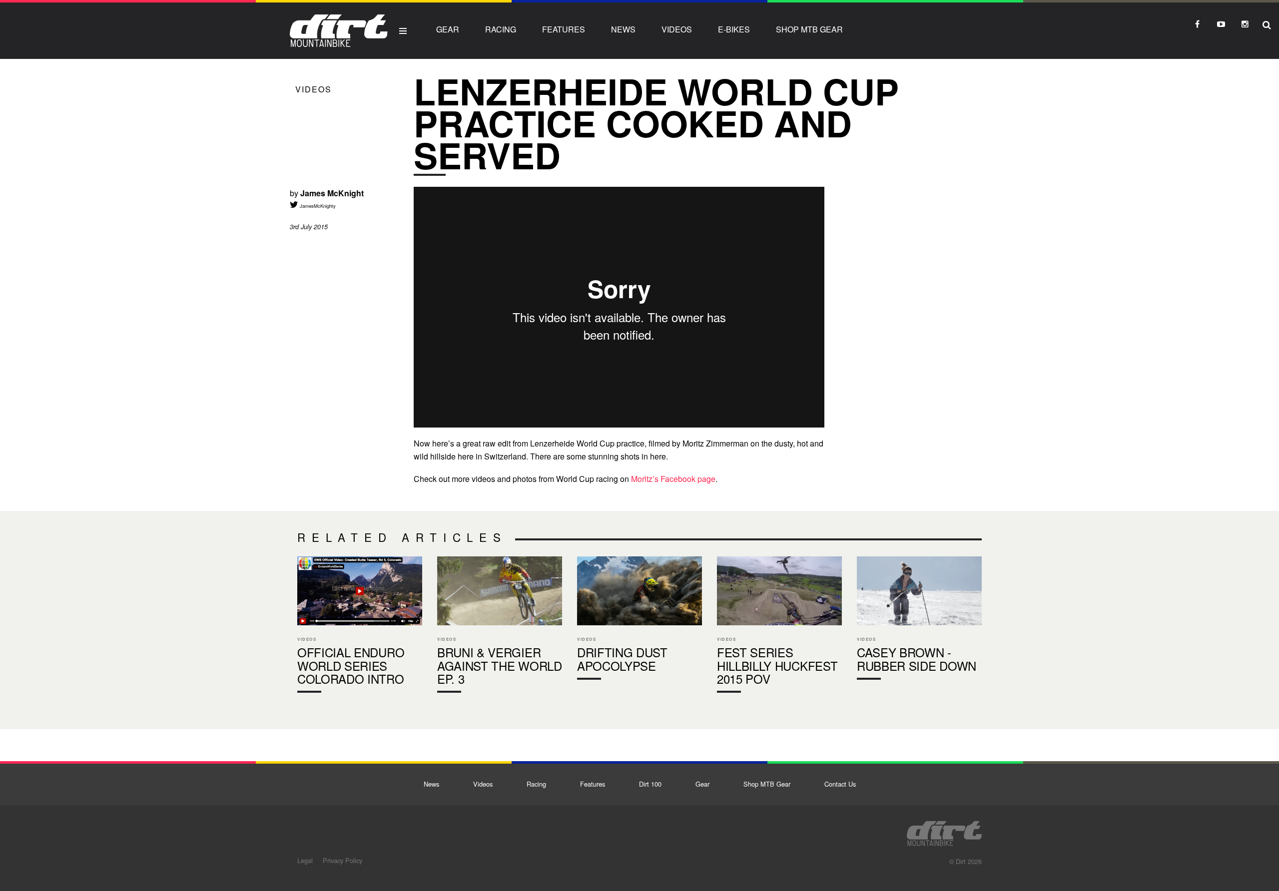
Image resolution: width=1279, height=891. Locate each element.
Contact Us (840, 784)
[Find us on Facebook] (1197, 24)
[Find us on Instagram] (1245, 24)
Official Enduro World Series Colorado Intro (359, 627)
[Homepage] (944, 830)
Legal (305, 860)
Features (563, 29)
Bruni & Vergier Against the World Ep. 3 (499, 627)
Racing (500, 29)
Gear (447, 29)
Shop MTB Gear (809, 29)
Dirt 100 (650, 784)
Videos (676, 29)
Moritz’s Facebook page (673, 478)
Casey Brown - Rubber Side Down (919, 620)
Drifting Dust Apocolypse (639, 620)
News (623, 29)
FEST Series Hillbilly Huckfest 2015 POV (779, 627)
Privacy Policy (342, 860)
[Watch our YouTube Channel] (1221, 24)
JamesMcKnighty (317, 205)
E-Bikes (734, 29)
